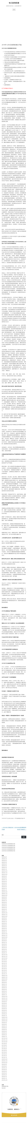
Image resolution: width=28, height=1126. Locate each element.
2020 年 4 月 (4, 989)
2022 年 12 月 (4, 933)
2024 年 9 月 (4, 897)
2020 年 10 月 (4, 979)
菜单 (14, 9)
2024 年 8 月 (4, 898)
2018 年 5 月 (4, 1029)
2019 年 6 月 (4, 1006)
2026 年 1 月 (4, 869)
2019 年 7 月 (4, 1005)
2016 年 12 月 (4, 1059)
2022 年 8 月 (4, 940)
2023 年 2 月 (4, 930)
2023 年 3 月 (4, 928)
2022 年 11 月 (4, 935)
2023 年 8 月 (4, 919)
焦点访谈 (3, 1088)
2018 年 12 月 (4, 1017)
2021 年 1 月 (4, 973)
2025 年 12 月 (4, 871)
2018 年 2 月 (4, 1034)
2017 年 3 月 (4, 1053)
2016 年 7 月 (4, 1067)
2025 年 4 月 (4, 884)
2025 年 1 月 (4, 890)
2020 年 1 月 (4, 994)
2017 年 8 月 (4, 1045)
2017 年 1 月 (4, 1057)
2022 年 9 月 (4, 938)
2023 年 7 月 (4, 921)
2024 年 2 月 (4, 909)
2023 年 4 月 (4, 926)
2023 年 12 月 (4, 912)
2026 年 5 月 (4, 862)
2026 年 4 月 (4, 864)
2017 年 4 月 (4, 1052)
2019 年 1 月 (4, 1015)
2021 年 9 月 (4, 959)
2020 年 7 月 (4, 984)
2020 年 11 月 (4, 977)
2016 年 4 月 (4, 1073)
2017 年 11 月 (4, 1039)
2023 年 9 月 (4, 918)
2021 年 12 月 (4, 954)
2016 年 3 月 (4, 1074)
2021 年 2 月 (4, 972)
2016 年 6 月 (4, 1069)
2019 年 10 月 (4, 999)
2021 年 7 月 (4, 963)
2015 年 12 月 (4, 1080)
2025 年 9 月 (4, 876)
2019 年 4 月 (4, 1010)
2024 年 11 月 (4, 893)
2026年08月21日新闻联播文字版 (8, 845)
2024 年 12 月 (4, 891)
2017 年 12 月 (4, 1038)
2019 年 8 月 (4, 1003)
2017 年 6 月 (4, 1048)
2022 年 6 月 (4, 944)
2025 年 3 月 (4, 886)
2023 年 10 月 (4, 916)
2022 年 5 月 (4, 945)
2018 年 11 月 (4, 1019)
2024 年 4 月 (4, 905)
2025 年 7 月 (4, 879)
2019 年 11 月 (4, 998)
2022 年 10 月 (4, 937)
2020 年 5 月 (4, 987)
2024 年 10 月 (4, 895)
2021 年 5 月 (4, 966)
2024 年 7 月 (4, 900)
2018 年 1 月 (4, 1036)
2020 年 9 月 (4, 980)
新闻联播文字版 (19, 818)
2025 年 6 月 (4, 881)
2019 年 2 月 (4, 1013)
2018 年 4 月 (4, 1031)
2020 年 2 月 (4, 992)
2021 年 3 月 (4, 970)
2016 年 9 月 (4, 1064)
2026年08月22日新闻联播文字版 (8, 843)
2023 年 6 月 (4, 923)
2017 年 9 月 (4, 1043)
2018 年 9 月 (4, 1022)
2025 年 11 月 (4, 872)
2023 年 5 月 (4, 925)
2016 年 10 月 (4, 1062)
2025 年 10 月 (4, 874)
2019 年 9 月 (4, 1001)
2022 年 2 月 (4, 951)
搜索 (3, 834)
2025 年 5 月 (4, 883)
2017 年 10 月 (4, 1041)
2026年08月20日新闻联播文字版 (8, 847)
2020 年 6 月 (4, 985)
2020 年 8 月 (4, 982)
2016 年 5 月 (4, 1071)
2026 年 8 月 (4, 857)
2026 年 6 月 (4, 860)
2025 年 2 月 (4, 888)
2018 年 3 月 (4, 1033)
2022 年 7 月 (4, 942)
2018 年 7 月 (4, 1026)
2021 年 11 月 (4, 956)
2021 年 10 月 (4, 958)
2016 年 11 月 (4, 1060)
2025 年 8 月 (4, 877)
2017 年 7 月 (4, 1046)
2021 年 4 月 (4, 968)
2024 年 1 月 (4, 911)
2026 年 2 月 (4, 867)
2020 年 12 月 (4, 975)
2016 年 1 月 (4, 1078)
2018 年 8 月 (4, 1024)
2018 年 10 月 (4, 1020)
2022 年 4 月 (4, 947)
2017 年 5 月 (4, 1050)
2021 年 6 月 (4, 965)
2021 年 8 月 (4, 961)
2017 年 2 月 (4, 1055)
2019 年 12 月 (4, 996)
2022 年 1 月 (4, 952)
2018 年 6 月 (4, 1027)
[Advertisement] (14, 25)
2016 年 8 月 (4, 1066)
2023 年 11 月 (4, 914)
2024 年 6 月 (4, 902)
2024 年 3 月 (4, 907)
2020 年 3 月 (4, 991)
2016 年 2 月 (4, 1076)
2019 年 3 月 (4, 1012)
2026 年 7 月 (4, 858)
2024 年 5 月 (4, 904)
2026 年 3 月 (4, 865)
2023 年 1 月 (4, 931)
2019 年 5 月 (4, 1008)
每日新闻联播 (14, 3)
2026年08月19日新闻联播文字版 (8, 849)
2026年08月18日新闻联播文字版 (8, 850)
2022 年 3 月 (4, 949)
